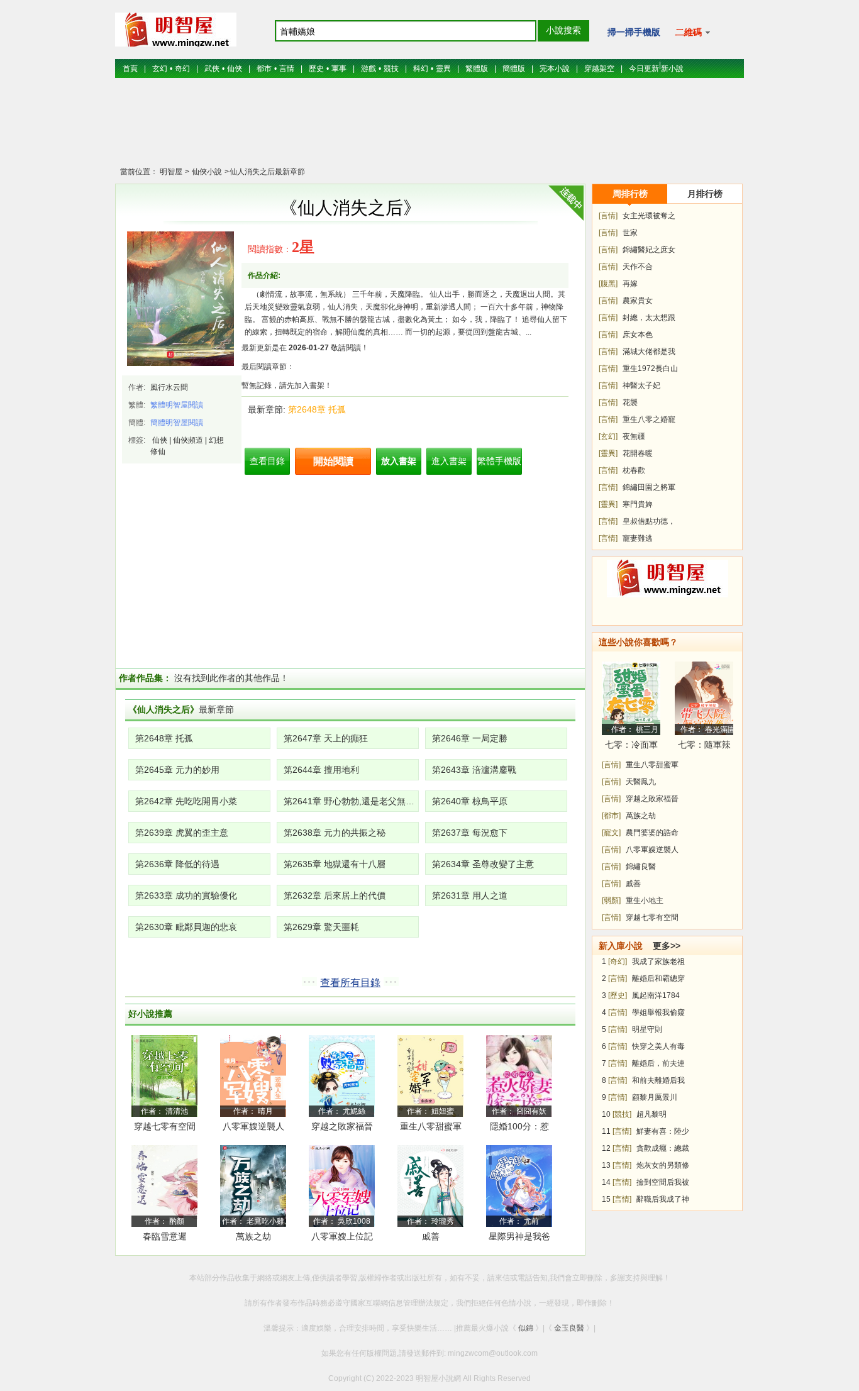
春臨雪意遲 (165, 1236)
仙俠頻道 (188, 440)
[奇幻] (617, 961)
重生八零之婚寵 (649, 419)
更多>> (666, 946)
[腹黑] (608, 283)
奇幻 (182, 68)
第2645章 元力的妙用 (177, 770)
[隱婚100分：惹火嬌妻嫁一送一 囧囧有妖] (519, 1075)
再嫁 (630, 283)
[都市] (611, 815)
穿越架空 (599, 68)
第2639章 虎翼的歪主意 (181, 833)
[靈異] (608, 453)
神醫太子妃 (641, 385)
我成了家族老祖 (658, 961)
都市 (264, 68)
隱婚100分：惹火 (519, 1128)
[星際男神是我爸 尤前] (519, 1185)
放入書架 (398, 461)
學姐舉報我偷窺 (658, 1012)
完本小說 (555, 68)
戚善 (431, 1236)
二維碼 (689, 32)
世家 (630, 232)
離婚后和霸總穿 (658, 978)
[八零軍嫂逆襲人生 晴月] (253, 1075)
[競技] (621, 1114)
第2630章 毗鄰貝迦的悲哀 (186, 927)
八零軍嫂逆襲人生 (253, 1128)
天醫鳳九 (641, 781)
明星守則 (647, 1029)
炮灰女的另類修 (662, 1165)
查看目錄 (267, 461)
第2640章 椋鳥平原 (469, 801)
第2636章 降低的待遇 (177, 864)
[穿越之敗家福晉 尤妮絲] (342, 1075)
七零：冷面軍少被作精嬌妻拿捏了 (631, 747)
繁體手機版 (499, 461)
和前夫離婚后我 (658, 1080)
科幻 (420, 68)
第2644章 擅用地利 (321, 770)
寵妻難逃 (638, 538)
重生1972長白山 (650, 368)
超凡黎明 (651, 1114)
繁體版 (476, 68)
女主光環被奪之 (649, 215)
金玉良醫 (569, 1328)
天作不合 (638, 266)
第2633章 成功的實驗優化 (186, 895)
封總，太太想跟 (649, 317)
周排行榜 (630, 194)
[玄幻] (608, 436)
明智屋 (171, 171)
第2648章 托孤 (317, 409)
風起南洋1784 (656, 995)
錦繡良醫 (641, 866)
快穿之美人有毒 (658, 1046)
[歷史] (617, 995)
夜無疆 (634, 436)
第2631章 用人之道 (469, 895)
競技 (391, 68)
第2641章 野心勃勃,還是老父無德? (351, 801)
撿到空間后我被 (662, 1182)
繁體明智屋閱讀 (176, 405)
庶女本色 (638, 334)
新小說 (672, 68)
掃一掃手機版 (633, 32)
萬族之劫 (253, 1236)
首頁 (130, 68)
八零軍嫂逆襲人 (652, 849)
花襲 (630, 402)
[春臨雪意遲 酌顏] (164, 1185)
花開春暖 (638, 453)
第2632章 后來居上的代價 (334, 895)
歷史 (316, 68)
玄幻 (159, 68)
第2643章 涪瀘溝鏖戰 (474, 770)
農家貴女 (638, 300)
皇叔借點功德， (649, 521)
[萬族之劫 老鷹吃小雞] (253, 1185)
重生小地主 (644, 900)
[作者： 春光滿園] (704, 698)
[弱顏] (611, 900)
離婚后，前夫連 (658, 1063)
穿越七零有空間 (165, 1126)
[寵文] (611, 832)
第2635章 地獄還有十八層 (334, 864)
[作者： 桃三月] (631, 698)
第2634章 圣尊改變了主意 (483, 864)
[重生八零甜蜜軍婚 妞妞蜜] (430, 1075)
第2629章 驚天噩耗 (321, 927)
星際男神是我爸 (519, 1236)
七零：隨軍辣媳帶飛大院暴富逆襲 (704, 747)
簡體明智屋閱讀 (176, 422)
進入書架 (449, 461)
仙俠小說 (206, 171)
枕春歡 (634, 470)
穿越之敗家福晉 (342, 1126)
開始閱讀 (333, 461)
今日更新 (644, 68)
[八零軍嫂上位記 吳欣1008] (342, 1185)
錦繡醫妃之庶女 (649, 249)
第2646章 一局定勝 (469, 738)
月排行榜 (705, 194)
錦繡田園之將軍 (649, 487)
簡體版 (513, 68)
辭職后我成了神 (662, 1199)
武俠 (211, 68)
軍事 (338, 68)
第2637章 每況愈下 (469, 833)
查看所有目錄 (350, 982)
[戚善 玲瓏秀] (430, 1185)
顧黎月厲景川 (654, 1097)
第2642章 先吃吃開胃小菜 (186, 801)
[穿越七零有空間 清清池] (164, 1075)
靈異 (443, 68)
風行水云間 (169, 387)
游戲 (368, 68)
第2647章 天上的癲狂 (326, 738)
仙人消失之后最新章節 (267, 171)
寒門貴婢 (638, 504)
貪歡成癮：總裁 (662, 1148)
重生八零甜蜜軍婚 (431, 1128)
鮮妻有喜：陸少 (662, 1131)
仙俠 (234, 68)
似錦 (525, 1328)
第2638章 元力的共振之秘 (334, 833)
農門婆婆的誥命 (652, 832)
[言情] (608, 215)
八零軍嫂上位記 (342, 1236)
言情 (286, 68)
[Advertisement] (429, 129)
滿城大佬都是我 (649, 351)
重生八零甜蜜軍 (652, 764)
